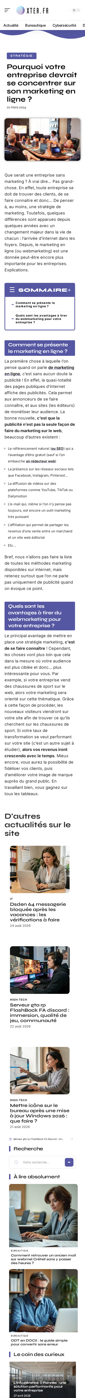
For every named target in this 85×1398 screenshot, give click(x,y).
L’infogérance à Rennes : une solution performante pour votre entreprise (40, 1386)
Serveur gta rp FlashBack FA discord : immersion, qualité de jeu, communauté (39, 1012)
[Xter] (32, 10)
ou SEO (57, 448)
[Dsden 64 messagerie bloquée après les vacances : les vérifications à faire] (40, 869)
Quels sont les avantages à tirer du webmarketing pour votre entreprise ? (41, 319)
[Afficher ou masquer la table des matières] (69, 290)
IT (11, 899)
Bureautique (20, 1250)
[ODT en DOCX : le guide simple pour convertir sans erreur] (43, 1303)
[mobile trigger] (8, 10)
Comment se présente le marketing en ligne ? (35, 304)
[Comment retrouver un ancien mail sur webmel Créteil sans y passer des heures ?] (43, 1218)
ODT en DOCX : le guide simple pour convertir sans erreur (39, 1342)
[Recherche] (64, 10)
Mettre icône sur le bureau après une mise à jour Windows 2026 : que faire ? (39, 1113)
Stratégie (21, 56)
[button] (71, 1138)
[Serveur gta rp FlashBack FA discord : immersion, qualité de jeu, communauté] (40, 970)
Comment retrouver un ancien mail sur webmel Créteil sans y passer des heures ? (43, 1259)
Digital (18, 1378)
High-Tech (18, 999)
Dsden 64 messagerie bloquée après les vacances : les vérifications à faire (38, 912)
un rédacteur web (40, 461)
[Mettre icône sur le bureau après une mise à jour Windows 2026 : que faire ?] (40, 1070)
